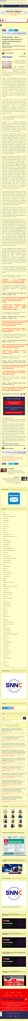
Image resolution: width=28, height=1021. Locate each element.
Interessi (5, 578)
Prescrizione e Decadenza (8, 624)
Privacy (4, 626)
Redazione (4, 70)
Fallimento (5, 568)
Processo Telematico (7, 632)
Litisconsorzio (6, 590)
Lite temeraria (6, 588)
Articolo (4, 528)
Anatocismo (5, 518)
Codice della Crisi (6, 544)
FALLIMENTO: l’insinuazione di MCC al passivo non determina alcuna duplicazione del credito (13, 767)
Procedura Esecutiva (7, 630)
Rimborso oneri (6, 638)
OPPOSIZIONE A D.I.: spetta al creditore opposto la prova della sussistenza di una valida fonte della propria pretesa (16, 471)
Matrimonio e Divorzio (7, 594)
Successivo (16, 477)
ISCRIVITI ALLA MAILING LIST (14, 412)
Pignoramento (6, 620)
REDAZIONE (12, 993)
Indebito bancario (6, 576)
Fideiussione (14, 457)
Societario (5, 640)
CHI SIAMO (18, 993)
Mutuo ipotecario (6, 604)
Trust (4, 659)
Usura (4, 663)
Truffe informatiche (7, 657)
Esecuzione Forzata (7, 566)
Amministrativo (6, 514)
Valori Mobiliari (6, 665)
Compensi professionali (8, 548)
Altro (4, 512)
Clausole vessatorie (7, 542)
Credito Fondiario (6, 560)
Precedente (11, 468)
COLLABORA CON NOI (7, 995)
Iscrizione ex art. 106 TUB (8, 582)
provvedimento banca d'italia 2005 (14, 459)
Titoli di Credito (6, 653)
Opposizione (5, 612)
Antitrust (5, 522)
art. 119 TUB (5, 524)
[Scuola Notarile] (14, 893)
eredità (4, 564)
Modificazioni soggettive (8, 598)
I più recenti (9, 725)
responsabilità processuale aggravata (10, 634)
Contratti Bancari (6, 556)
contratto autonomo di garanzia (9, 558)
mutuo (4, 600)
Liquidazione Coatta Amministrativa (10, 586)
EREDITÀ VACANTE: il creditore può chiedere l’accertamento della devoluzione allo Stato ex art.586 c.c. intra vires (12, 730)
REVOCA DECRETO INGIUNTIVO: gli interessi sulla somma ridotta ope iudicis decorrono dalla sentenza (14, 744)
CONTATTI (16, 995)
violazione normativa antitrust (9, 460)
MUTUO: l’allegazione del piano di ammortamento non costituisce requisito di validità (13, 737)
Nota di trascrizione (7, 606)
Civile (4, 538)
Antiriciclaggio (6, 520)
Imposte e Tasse (6, 574)
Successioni (5, 648)
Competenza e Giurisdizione (8, 550)
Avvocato (5, 530)
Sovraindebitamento (7, 642)
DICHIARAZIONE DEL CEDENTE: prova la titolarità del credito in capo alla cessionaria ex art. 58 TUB (14, 774)
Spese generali (6, 644)
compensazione (6, 546)
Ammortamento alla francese (9, 516)
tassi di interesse (6, 649)
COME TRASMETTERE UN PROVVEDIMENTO (14, 402)
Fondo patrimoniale (7, 572)
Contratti (5, 554)
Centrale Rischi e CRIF (7, 534)
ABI (5, 457)
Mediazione (5, 596)
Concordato (5, 552)
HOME (7, 993)
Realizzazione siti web (12, 1013)
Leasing (4, 584)
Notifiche (5, 610)
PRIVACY (21, 995)
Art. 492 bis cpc (6, 526)
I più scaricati (15, 725)
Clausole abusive (6, 540)
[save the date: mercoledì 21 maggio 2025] (14, 845)
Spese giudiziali (6, 645)
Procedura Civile (6, 628)
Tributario (5, 656)
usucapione (5, 661)
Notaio (4, 608)
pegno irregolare (6, 616)
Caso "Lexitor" (6, 532)
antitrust (9, 457)
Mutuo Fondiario (6, 602)
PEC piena (5, 614)
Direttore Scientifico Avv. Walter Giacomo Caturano (15, 15)
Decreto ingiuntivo (7, 562)
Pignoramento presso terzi (8, 622)
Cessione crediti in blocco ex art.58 (10, 536)
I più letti (3, 725)
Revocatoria (5, 636)
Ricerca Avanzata (6, 720)
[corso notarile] (14, 685)
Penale (4, 618)
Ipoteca (4, 580)
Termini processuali (7, 652)
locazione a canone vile (7, 592)
